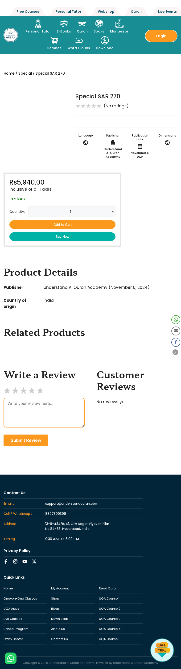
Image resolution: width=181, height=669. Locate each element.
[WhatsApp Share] (175, 319)
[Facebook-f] (6, 561)
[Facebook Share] (175, 342)
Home (9, 73)
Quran (136, 11)
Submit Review (26, 440)
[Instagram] (15, 561)
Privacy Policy (17, 550)
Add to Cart (62, 224)
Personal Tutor (68, 11)
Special (25, 73)
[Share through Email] (175, 330)
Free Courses (27, 11)
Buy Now (63, 236)
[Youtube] (24, 561)
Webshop (106, 11)
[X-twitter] (34, 561)
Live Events (167, 11)
